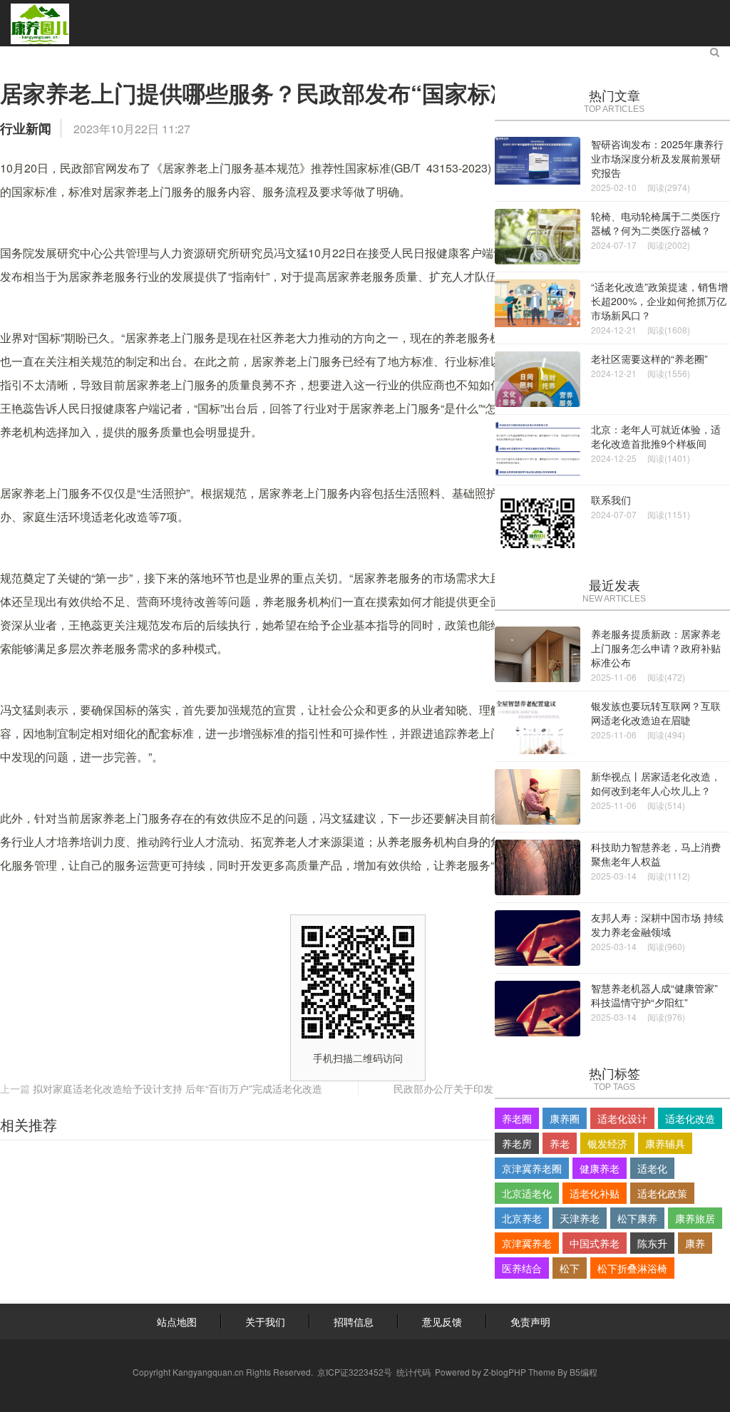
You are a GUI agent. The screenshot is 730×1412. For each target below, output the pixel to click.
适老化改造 (690, 1118)
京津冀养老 (527, 1243)
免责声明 (530, 1321)
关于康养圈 (588, 54)
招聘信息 (354, 1321)
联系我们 (661, 54)
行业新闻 (25, 128)
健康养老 (600, 1168)
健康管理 (371, 54)
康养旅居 (438, 54)
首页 (47, 54)
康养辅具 (665, 1143)
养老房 (517, 1143)
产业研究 (169, 54)
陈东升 (652, 1243)
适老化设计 (622, 1118)
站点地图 (177, 1321)
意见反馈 (442, 1321)
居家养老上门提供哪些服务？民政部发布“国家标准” (262, 92)
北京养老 (522, 1218)
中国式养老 (595, 1243)
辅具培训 (304, 54)
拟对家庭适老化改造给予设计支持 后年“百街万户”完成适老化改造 (177, 1088)
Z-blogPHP (504, 1372)
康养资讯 (102, 54)
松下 (570, 1268)
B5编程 (583, 1372)
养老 (560, 1143)
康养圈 (565, 1118)
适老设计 (236, 54)
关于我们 (265, 1321)
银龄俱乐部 (510, 54)
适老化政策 (662, 1193)
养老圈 (517, 1118)
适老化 (652, 1168)
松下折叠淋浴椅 (632, 1268)
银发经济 (607, 1143)
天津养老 (580, 1218)
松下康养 (637, 1218)
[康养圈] (40, 22)
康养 (695, 1243)
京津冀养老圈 (532, 1168)
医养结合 (522, 1268)
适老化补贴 (595, 1193)
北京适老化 (527, 1193)
